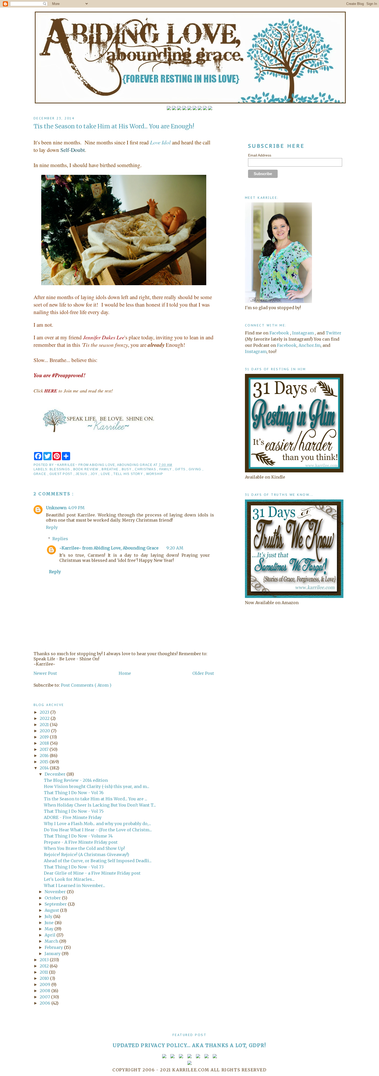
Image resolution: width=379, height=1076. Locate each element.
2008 (45, 990)
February (54, 947)
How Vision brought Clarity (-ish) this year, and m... (96, 786)
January (53, 953)
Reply (52, 527)
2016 (45, 755)
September (56, 904)
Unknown (56, 507)
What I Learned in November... (74, 885)
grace (40, 474)
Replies (60, 538)
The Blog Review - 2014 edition (76, 780)
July (49, 916)
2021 (45, 724)
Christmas (146, 469)
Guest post (61, 474)
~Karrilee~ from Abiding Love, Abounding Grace (109, 548)
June (50, 922)
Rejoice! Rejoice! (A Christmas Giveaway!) (86, 854)
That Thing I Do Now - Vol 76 (74, 792)
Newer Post (45, 673)
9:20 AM (174, 548)
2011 (44, 972)
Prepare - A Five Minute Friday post (81, 842)
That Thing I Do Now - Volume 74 (78, 836)
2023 (45, 712)
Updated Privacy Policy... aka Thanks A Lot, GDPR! (189, 1045)
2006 (45, 1003)
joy (94, 474)
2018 (45, 743)
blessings (60, 469)
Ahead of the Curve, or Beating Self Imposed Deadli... (98, 860)
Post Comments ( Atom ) (86, 685)
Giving (195, 469)
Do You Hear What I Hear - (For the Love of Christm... (98, 829)
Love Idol (160, 142)
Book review (86, 469)
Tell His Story (128, 474)
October (53, 897)
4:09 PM (76, 507)
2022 (45, 718)
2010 (45, 978)
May (49, 928)
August (52, 910)
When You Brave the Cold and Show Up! (84, 848)
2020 (45, 730)
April (50, 935)
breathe (110, 469)
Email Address (259, 155)
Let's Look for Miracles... (69, 879)
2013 (45, 959)
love (106, 474)
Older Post (203, 673)
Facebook (279, 332)
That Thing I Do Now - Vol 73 (74, 866)
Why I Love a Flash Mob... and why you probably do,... (97, 823)
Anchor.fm (309, 345)
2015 (45, 761)
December (56, 774)
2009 (45, 984)
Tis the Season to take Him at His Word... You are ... (95, 798)
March (52, 941)
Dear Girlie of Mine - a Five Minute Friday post (92, 873)
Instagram (303, 332)
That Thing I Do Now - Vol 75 (74, 811)
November (56, 891)
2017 (45, 749)
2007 (45, 996)
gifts (181, 469)
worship (154, 474)
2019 (45, 737)
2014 (45, 767)
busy (127, 469)
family (166, 469)
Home (125, 673)
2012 (45, 965)
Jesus (82, 474)
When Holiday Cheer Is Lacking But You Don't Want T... (100, 805)
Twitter (333, 332)
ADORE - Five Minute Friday (73, 817)
